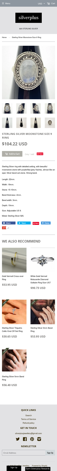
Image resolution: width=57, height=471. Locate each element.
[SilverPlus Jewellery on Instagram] (39, 439)
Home (4, 37)
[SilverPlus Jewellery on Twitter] (18, 439)
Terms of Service (28, 419)
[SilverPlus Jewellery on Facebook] (25, 439)
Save (41, 154)
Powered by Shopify (39, 465)
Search (28, 415)
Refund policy (28, 422)
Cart (53, 3)
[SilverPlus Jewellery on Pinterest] (32, 439)
